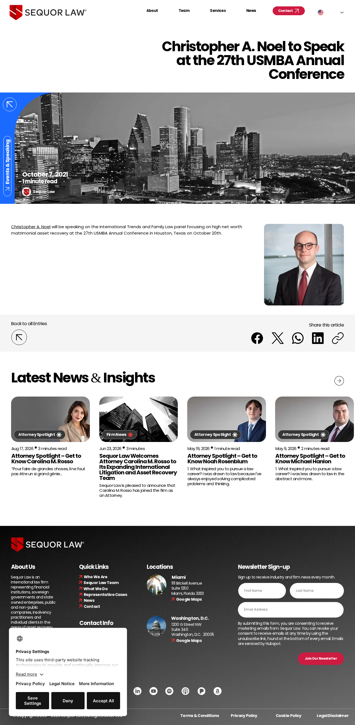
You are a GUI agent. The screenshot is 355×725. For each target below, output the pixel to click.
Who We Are (96, 577)
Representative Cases (105, 594)
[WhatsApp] (298, 338)
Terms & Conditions (199, 715)
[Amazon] (218, 691)
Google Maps (189, 599)
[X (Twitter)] (278, 338)
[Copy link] (338, 338)
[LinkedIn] (318, 338)
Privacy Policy (244, 715)
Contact (92, 606)
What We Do (95, 589)
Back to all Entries (29, 323)
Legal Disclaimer (333, 715)
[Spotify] (169, 691)
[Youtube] (153, 691)
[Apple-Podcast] (185, 691)
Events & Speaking (7, 162)
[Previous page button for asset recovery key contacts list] (10, 104)
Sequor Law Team (100, 582)
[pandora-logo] (201, 691)
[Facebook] (257, 338)
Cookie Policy (288, 715)
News (89, 600)
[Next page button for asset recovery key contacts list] (339, 380)
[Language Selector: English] (331, 12)
